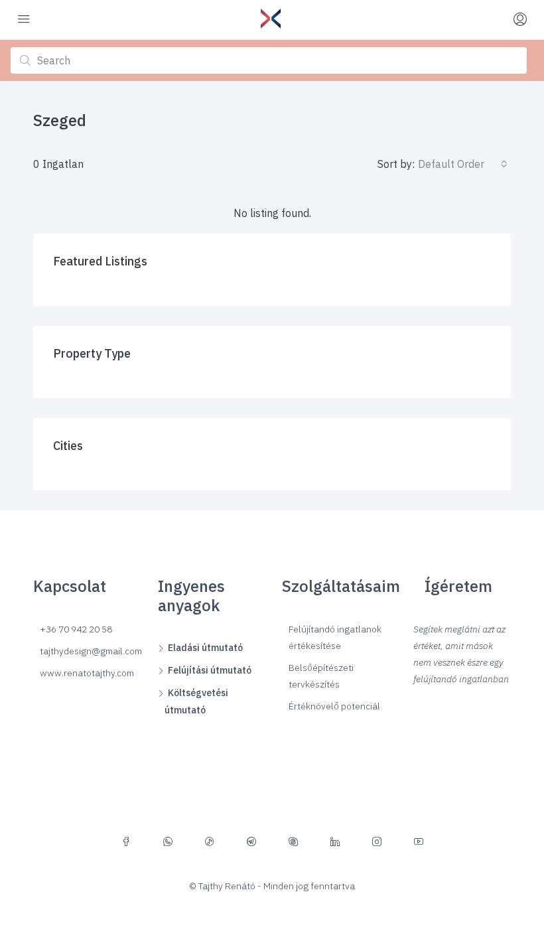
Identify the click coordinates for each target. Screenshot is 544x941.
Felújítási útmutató (209, 670)
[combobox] (463, 164)
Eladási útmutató (205, 648)
